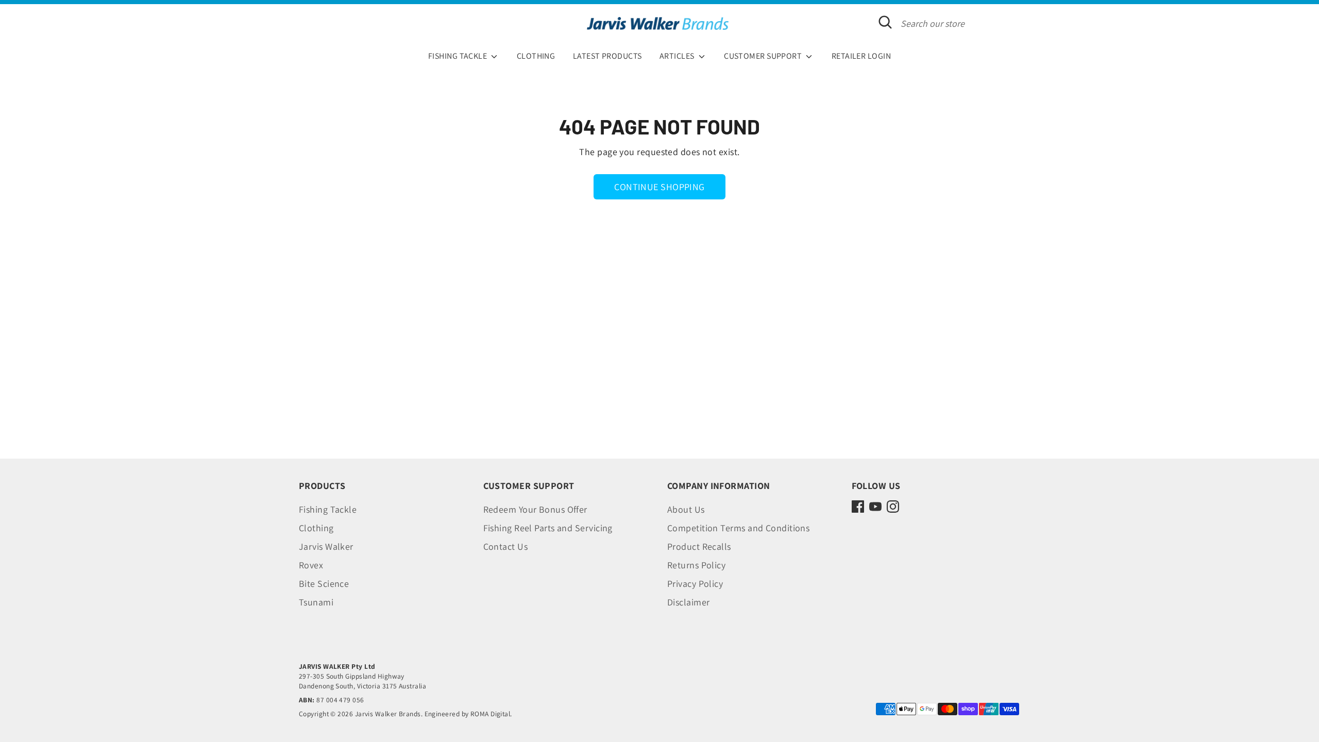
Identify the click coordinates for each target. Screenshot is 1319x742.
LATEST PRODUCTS (607, 55)
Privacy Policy (695, 583)
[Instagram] (893, 506)
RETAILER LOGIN (861, 55)
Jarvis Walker (326, 546)
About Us (686, 509)
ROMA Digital (490, 713)
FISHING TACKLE (458, 55)
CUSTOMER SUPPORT (764, 55)
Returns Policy (696, 565)
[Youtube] (875, 506)
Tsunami (316, 602)
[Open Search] (885, 22)
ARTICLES (678, 55)
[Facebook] (858, 506)
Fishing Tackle (328, 509)
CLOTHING (536, 55)
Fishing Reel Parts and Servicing (548, 528)
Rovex (311, 565)
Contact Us (505, 546)
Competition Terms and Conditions (738, 528)
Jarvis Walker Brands (388, 713)
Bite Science (324, 583)
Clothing (316, 528)
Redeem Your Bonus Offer (535, 509)
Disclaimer (688, 602)
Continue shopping (659, 187)
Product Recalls (699, 546)
